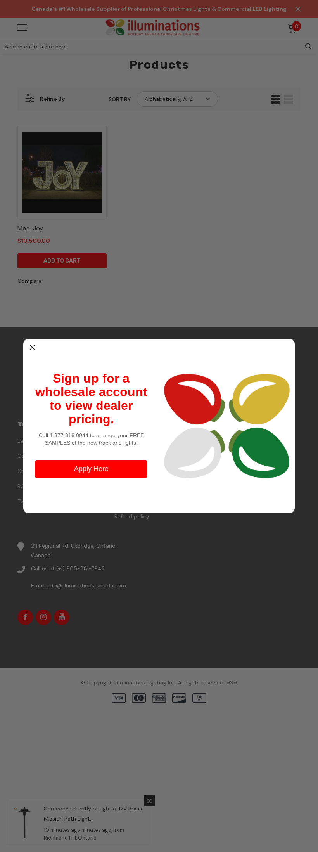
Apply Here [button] (91, 469)
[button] (32, 348)
